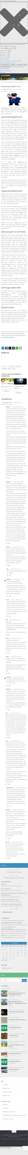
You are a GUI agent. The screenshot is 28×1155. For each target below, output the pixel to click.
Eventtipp (10, 1041)
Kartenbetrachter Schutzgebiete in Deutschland (14, 1115)
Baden (3, 923)
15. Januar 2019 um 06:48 (17, 809)
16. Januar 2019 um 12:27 (20, 787)
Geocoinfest (11, 931)
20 (25, 953)
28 (3, 958)
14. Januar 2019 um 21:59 (15, 741)
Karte (20, 933)
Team (14, 938)
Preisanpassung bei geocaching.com (17, 1020)
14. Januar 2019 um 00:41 (17, 407)
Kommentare (6, 402)
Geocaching (18, 366)
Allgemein (10, 1010)
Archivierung (11, 366)
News (11, 935)
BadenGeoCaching (4, 925)
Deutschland (17, 925)
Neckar (9, 368)
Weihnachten (22, 937)
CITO (12, 925)
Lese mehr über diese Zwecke (7, 63)
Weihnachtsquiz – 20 (6, 386)
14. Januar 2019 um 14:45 (16, 656)
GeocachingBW (5, 75)
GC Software (11, 1051)
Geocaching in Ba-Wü (20, 82)
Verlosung (17, 937)
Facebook (14, 927)
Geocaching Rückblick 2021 (14, 1061)
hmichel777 (8, 482)
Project (13, 935)
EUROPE (5, 927)
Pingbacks (17, 402)
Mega (3, 935)
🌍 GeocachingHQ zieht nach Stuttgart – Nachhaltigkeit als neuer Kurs (17, 1003)
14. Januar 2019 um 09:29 (17, 547)
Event (9, 926)
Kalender (12, 933)
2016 (4, 920)
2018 (9, 920)
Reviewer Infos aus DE (8, 1119)
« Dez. (2, 960)
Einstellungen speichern (6, 66)
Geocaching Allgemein (7, 82)
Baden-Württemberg (13, 922)
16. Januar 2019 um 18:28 (16, 842)
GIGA (15, 931)
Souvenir (3, 938)
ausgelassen (17, 155)
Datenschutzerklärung (5, 70)
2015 (2, 920)
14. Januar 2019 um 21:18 (16, 599)
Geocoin (6, 931)
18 (17, 953)
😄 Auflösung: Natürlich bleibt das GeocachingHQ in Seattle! (16, 994)
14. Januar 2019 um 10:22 (16, 638)
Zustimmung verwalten (6, 1147)
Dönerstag (23, 925)
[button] (14, 22)
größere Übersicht (7, 912)
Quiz (17, 935)
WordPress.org (6, 1095)
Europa (2, 927)
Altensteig (11, 300)
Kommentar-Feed (7, 1092)
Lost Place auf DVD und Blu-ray (18, 387)
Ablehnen (13, 64)
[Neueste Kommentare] (22, 988)
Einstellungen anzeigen (22, 64)
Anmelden (5, 1085)
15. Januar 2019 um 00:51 (18, 677)
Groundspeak (22, 931)
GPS (18, 931)
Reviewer (19, 935)
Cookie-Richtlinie (4, 69)
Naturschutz (7, 935)
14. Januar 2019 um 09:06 (18, 482)
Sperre (13, 368)
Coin (14, 925)
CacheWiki (5, 1104)
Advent (12, 920)
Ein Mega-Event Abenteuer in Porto (9, 899)
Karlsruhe (16, 933)
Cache (10, 925)
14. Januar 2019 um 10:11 (14, 619)
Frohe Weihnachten (13, 1035)
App (23, 920)
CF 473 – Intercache (6, 888)
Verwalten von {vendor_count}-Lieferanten (11, 61)
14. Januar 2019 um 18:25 (18, 689)
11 (17, 950)
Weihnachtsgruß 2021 (13, 1069)
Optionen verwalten (5, 57)
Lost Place (24, 933)
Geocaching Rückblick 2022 (14, 1027)
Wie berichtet (4, 108)
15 (6, 953)
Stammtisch (9, 937)
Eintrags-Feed (6, 1088)
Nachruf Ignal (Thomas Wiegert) (16, 1012)
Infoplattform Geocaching (9, 1112)
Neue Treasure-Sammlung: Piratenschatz (11, 904)
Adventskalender (18, 921)
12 (21, 950)
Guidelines (3, 187)
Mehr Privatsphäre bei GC (14, 1053)
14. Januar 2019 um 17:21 (18, 579)
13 (25, 950)
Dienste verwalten (4, 59)
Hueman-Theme (22, 1139)
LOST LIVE (3, 884)
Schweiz (23, 935)
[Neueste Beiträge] (5, 988)
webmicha (6, 89)
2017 (7, 920)
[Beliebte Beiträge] (14, 988)
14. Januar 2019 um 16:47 (15, 569)
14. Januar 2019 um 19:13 (14, 713)
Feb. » (6, 960)
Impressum (3, 72)
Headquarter (4, 368)
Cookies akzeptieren (5, 64)
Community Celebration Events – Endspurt (16, 1046)
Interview (7, 933)
